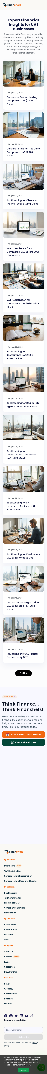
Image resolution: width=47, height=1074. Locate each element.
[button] (42, 5)
